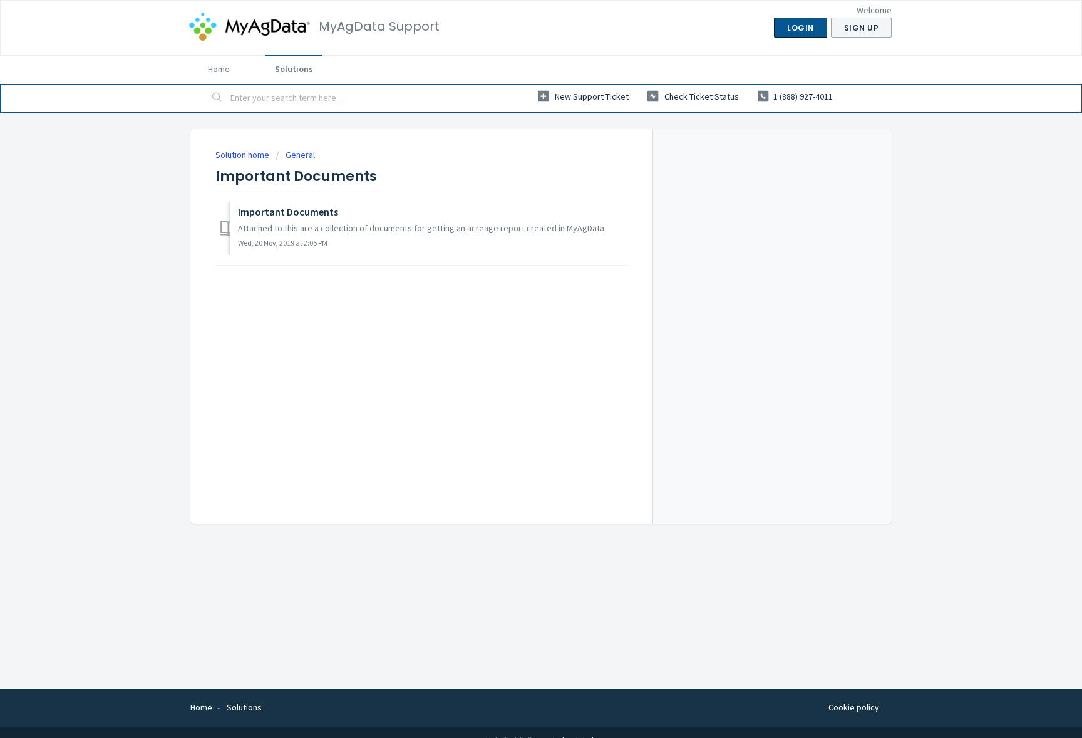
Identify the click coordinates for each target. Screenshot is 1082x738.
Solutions (294, 69)
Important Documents (288, 211)
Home (219, 69)
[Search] (217, 98)
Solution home (243, 154)
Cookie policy (853, 707)
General (300, 154)
